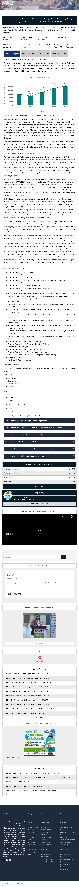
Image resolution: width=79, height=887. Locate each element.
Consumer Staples (66, 852)
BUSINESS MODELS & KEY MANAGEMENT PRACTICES (48, 854)
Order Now (39, 486)
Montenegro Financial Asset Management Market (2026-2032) (28, 683)
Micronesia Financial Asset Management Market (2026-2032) (28, 696)
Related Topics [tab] (43, 54)
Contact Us (32, 844)
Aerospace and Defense (68, 820)
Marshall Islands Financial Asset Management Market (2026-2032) (30, 709)
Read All (8, 794)
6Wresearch (11, 883)
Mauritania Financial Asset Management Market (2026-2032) (28, 704)
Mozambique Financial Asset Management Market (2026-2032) (28, 678)
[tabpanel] (39, 625)
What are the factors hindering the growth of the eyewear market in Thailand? (33, 428)
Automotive (64, 849)
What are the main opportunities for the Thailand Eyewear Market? (29, 435)
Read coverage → (15, 594)
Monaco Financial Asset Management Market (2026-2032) (27, 691)
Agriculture (64, 869)
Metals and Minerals (67, 859)
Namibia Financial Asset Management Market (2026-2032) (27, 674)
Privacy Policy (33, 827)
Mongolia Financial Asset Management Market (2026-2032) (27, 687)
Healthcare (64, 847)
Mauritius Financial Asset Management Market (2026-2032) (27, 700)
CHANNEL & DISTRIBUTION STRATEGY (46, 837)
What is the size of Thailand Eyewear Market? (21, 442)
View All (39, 643)
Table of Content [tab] (28, 54)
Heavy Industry (65, 837)
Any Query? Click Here (39, 503)
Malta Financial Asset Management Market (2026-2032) (26, 713)
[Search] (70, 3)
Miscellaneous (65, 866)
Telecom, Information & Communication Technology (68, 842)
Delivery (31, 834)
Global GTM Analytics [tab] (59, 54)
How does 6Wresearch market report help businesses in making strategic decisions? (36, 449)
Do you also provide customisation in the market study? (25, 456)
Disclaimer (32, 842)
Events (30, 822)
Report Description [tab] (12, 54)
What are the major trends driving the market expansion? (26, 421)
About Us (31, 820)
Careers (30, 825)
